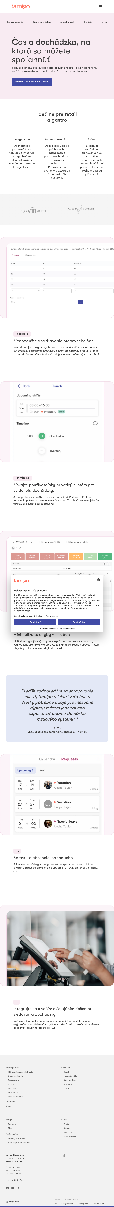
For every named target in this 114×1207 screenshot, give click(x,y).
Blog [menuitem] (10, 1128)
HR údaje (87, 22)
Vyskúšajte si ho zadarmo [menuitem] (19, 1142)
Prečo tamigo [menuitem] (12, 1134)
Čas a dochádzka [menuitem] (15, 1076)
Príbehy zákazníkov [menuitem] (16, 1138)
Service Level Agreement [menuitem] (63, 1204)
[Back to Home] (21, 6)
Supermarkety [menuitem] (70, 1080)
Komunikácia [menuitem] (13, 1088)
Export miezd (67, 22)
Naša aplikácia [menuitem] (12, 1067)
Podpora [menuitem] (12, 1124)
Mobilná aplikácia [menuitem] (16, 1096)
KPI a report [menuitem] (13, 1092)
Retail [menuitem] (66, 1072)
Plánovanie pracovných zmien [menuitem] (21, 1072)
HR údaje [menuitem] (12, 1084)
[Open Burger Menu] (101, 6)
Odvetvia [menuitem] (65, 1067)
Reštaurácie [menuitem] (69, 1084)
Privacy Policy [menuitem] (83, 1204)
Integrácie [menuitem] (10, 1101)
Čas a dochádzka (42, 22)
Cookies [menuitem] (57, 1200)
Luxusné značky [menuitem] (70, 1076)
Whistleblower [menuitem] (70, 1136)
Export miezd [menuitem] (13, 1080)
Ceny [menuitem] (8, 1106)
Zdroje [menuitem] (9, 1119)
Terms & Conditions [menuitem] (72, 1200)
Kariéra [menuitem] (67, 1128)
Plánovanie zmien (15, 22)
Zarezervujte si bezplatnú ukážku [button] (32, 81)
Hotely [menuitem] (66, 1088)
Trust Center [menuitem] (99, 1204)
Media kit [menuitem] (68, 1132)
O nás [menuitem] (64, 1119)
